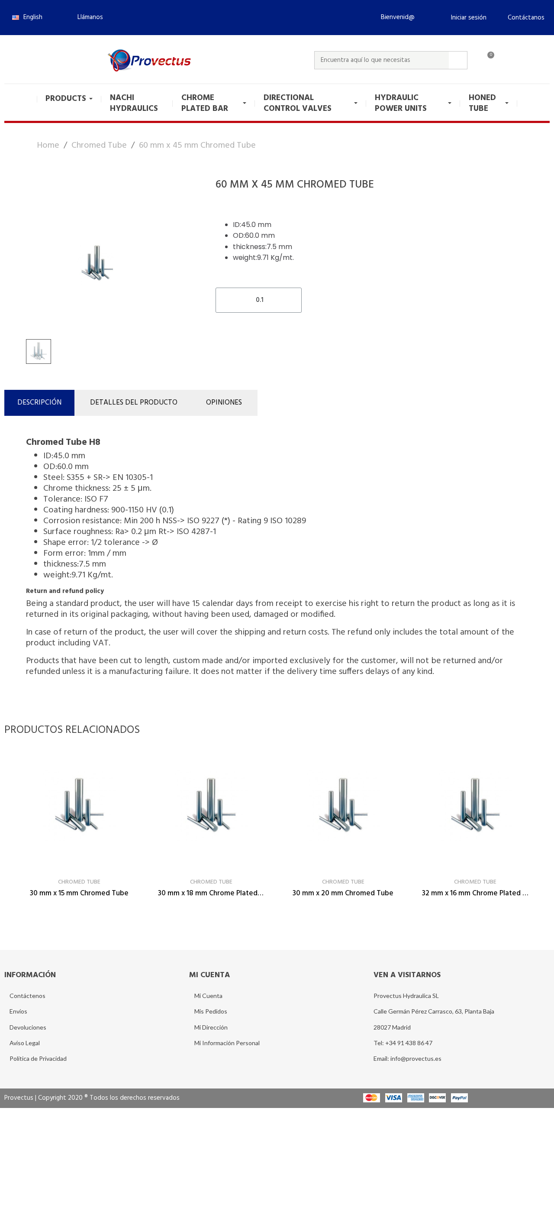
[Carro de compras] (487, 60)
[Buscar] (458, 60)
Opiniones (224, 402)
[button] (86, 17)
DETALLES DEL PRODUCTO (133, 402)
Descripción (39, 402)
